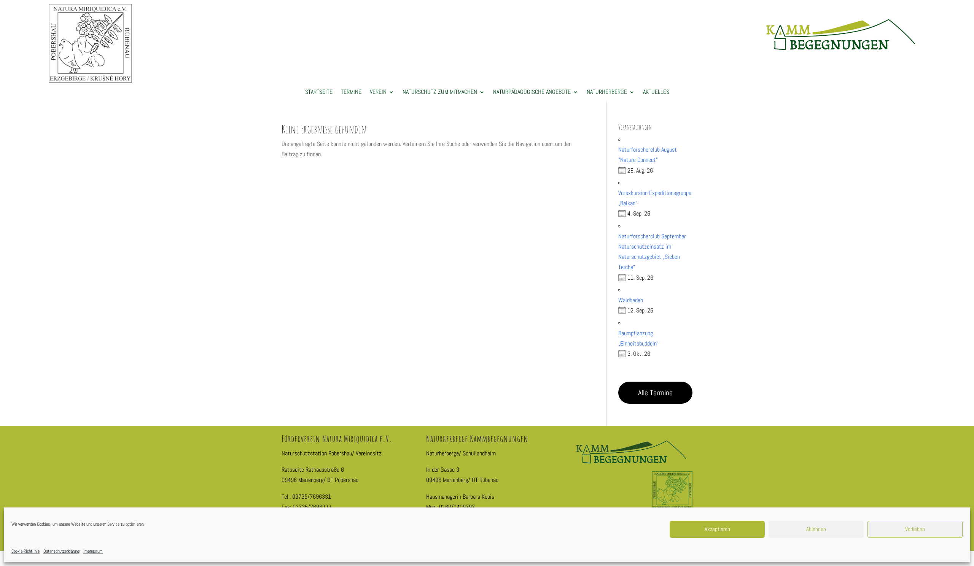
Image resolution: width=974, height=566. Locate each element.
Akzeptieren (717, 529)
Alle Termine (655, 393)
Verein (378, 92)
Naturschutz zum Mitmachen (440, 92)
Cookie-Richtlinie (25, 551)
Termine (351, 92)
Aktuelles (656, 92)
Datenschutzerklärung (61, 551)
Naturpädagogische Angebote (532, 92)
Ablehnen (816, 529)
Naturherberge (607, 92)
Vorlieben (915, 529)
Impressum (93, 551)
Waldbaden (630, 300)
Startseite (319, 92)
